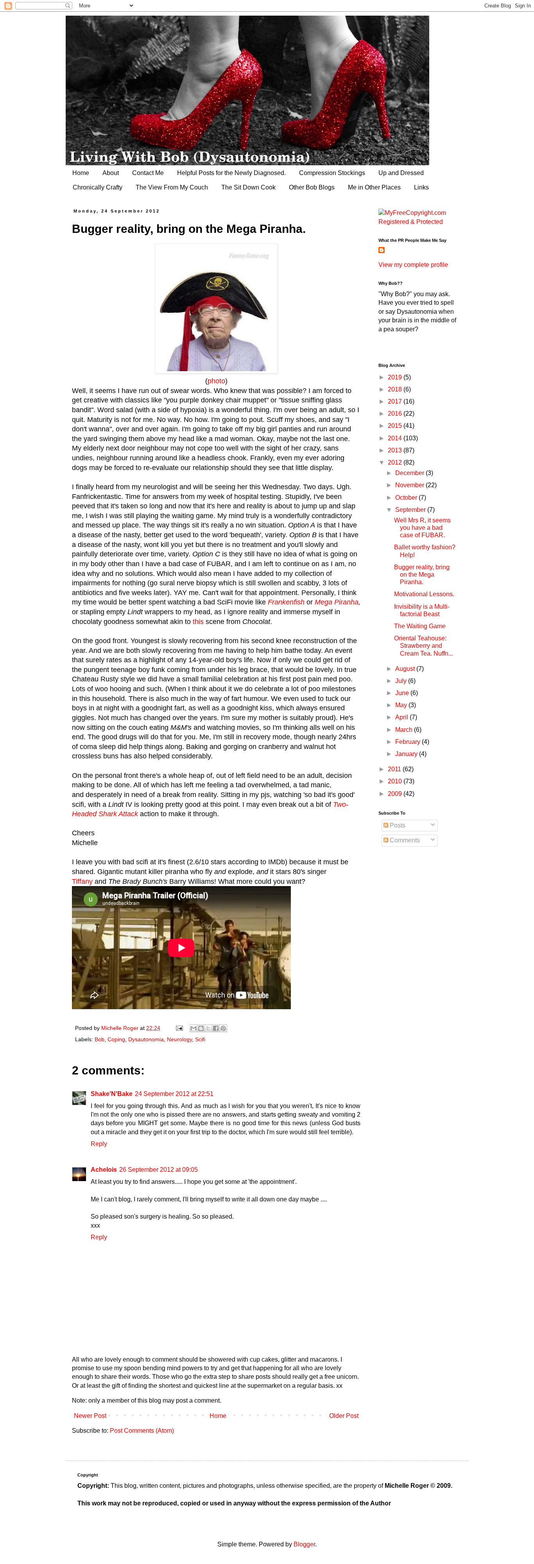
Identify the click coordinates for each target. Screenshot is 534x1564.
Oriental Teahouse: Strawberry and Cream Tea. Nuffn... (423, 645)
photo (216, 381)
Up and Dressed (401, 173)
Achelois (104, 1169)
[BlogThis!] (201, 1028)
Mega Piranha (336, 602)
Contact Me (148, 173)
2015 (395, 425)
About (110, 173)
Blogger (304, 1544)
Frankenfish (287, 602)
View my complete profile (413, 264)
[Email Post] (179, 1028)
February (408, 741)
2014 (395, 438)
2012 (395, 462)
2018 (395, 389)
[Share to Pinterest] (223, 1028)
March (404, 729)
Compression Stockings (332, 173)
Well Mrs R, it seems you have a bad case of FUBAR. (422, 527)
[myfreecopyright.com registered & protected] (417, 221)
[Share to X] (208, 1028)
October (407, 497)
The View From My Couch (172, 187)
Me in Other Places (374, 187)
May (402, 705)
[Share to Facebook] (216, 1028)
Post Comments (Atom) (142, 1430)
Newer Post (90, 1415)
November (410, 485)
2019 (395, 377)
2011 (395, 769)
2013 (395, 450)
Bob (99, 1039)
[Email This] (193, 1028)
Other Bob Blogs (312, 187)
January (407, 754)
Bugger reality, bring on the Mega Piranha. (422, 574)
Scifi (200, 1039)
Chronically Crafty (97, 187)
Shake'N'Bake (112, 1093)
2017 (395, 401)
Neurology (179, 1039)
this (199, 622)
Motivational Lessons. (424, 594)
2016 (395, 413)
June (402, 693)
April (402, 717)
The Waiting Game (420, 626)
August (405, 668)
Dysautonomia (146, 1039)
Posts (396, 825)
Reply (99, 1143)
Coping (116, 1039)
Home (80, 173)
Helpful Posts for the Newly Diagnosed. (231, 173)
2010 (395, 781)
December (410, 473)
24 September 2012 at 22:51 (174, 1093)
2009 (395, 793)
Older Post (343, 1415)
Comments (404, 840)
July (401, 680)
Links (421, 187)
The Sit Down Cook (248, 187)
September (411, 509)
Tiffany (82, 881)
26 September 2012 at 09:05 (158, 1169)
